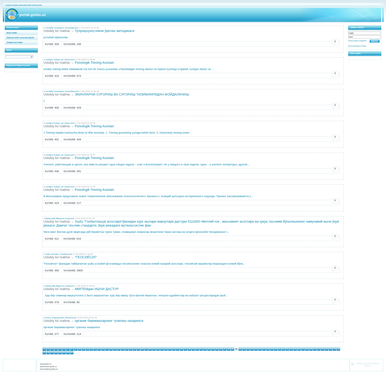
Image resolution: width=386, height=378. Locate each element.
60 (276, 349)
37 (185, 349)
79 (52, 352)
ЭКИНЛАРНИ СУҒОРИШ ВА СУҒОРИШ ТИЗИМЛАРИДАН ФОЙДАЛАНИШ (132, 94)
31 (162, 349)
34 (174, 349)
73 (327, 349)
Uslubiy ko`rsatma (56, 31)
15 (99, 349)
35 (178, 349)
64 (291, 349)
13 (91, 349)
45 (217, 349)
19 (115, 349)
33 (170, 349)
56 (260, 349)
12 (87, 349)
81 (60, 352)
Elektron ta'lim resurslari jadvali (20, 38)
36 (181, 349)
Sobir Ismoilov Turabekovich (59, 254)
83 (68, 352)
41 (201, 349)
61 (279, 349)
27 (146, 349)
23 (131, 349)
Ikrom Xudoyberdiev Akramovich (61, 317)
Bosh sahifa (12, 33)
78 (48, 352)
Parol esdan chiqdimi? (357, 41)
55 (256, 349)
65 (295, 349)
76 (338, 349)
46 (221, 349)
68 (307, 349)
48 (229, 349)
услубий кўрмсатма (55, 37)
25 (138, 349)
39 (193, 349)
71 (319, 349)
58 (268, 349)
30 (158, 349)
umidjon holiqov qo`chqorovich (60, 59)
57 (264, 349)
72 (323, 349)
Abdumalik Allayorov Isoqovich (59, 218)
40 (197, 349)
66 (299, 349)
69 (311, 349)
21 (123, 349)
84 (72, 352)
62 (283, 349)
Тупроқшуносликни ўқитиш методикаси (105, 31)
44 (213, 349)
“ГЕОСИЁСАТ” (86, 257)
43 (209, 349)
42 (205, 349)
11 (83, 349)
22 (127, 349)
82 (64, 352)
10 (80, 349)
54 (252, 349)
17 (107, 349)
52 (244, 349)
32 (166, 349)
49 (232, 349)
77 (44, 352)
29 (154, 349)
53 (248, 349)
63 (287, 349)
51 (240, 349)
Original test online (15, 42)
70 (315, 349)
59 (272, 349)
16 (103, 349)
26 (142, 349)
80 (56, 352)
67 (303, 349)
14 (95, 349)
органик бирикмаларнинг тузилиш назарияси (109, 321)
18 (111, 349)
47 (225, 349)
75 (334, 349)
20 (119, 349)
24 (134, 349)
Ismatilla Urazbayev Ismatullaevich (62, 28)
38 (189, 349)
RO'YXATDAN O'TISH (357, 46)
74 (330, 349)
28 (150, 349)
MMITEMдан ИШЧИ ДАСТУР (97, 289)
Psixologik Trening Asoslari (94, 62)
